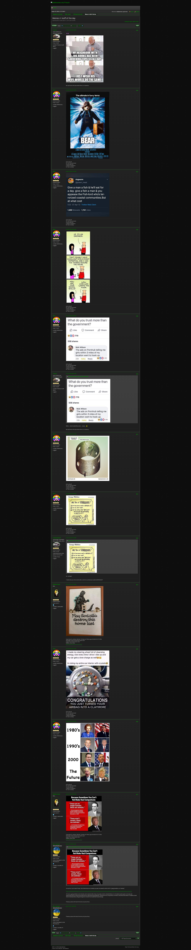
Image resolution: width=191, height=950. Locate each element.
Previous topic (128, 21)
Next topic (136, 21)
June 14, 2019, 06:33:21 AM (71, 373)
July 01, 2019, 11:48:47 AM (71, 906)
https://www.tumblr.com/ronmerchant (74, 644)
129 (79, 25)
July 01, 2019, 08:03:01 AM (71, 844)
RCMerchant (56, 584)
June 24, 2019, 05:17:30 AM (71, 537)
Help (126, 947)
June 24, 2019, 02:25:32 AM (71, 434)
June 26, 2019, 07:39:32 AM (71, 721)
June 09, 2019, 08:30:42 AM (71, 229)
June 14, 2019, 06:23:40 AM (71, 315)
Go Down (54, 25)
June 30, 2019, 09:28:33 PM (71, 794)
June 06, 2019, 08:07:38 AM (71, 30)
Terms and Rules (131, 947)
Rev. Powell (56, 844)
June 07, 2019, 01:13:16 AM (71, 171)
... (77, 25)
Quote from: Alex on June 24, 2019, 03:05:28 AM (78, 540)
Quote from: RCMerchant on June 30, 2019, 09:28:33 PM (79, 847)
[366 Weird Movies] (53, 863)
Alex (54, 90)
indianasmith (57, 538)
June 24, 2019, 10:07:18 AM (71, 584)
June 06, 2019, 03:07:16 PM (71, 90)
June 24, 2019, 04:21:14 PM (71, 648)
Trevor (55, 30)
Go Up (53, 932)
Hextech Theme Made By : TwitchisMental (60, 948)
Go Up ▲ (137, 947)
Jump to (117, 938)
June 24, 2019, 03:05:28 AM (71, 493)
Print (137, 25)
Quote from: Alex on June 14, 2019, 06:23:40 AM (78, 376)
